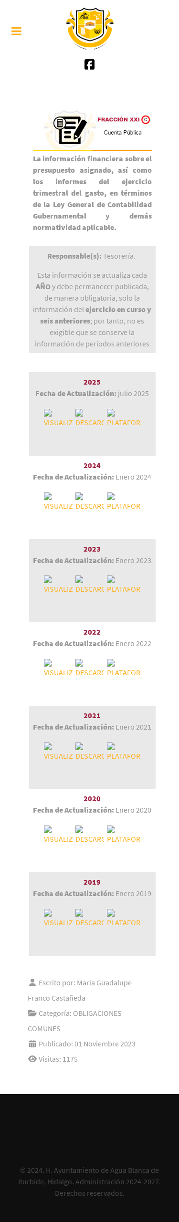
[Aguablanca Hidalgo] (89, 28)
